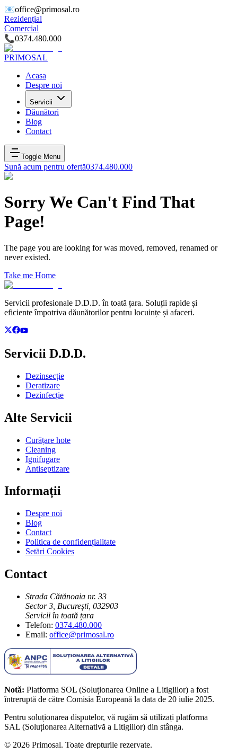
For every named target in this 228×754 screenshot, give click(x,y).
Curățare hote (48, 440)
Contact (38, 131)
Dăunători (42, 112)
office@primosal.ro (81, 634)
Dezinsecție (44, 375)
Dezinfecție (44, 395)
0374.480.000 (78, 624)
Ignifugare (42, 459)
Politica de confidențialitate (70, 541)
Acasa (35, 75)
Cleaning (40, 449)
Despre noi (43, 85)
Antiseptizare (47, 468)
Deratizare (42, 385)
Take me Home (30, 275)
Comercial (21, 28)
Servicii (41, 102)
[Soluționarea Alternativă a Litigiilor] (70, 671)
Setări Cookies (49, 551)
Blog (33, 121)
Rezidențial (23, 18)
